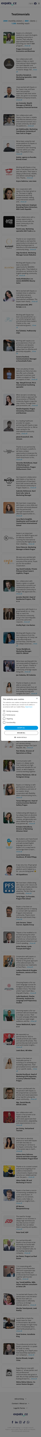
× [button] (37, 698)
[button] (20, 737)
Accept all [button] (21, 728)
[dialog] (20, 718)
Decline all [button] (21, 733)
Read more (28, 707)
